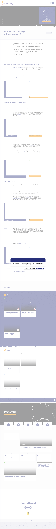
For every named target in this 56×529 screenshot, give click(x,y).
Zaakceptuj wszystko (40, 268)
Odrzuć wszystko (32, 268)
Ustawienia (26, 268)
